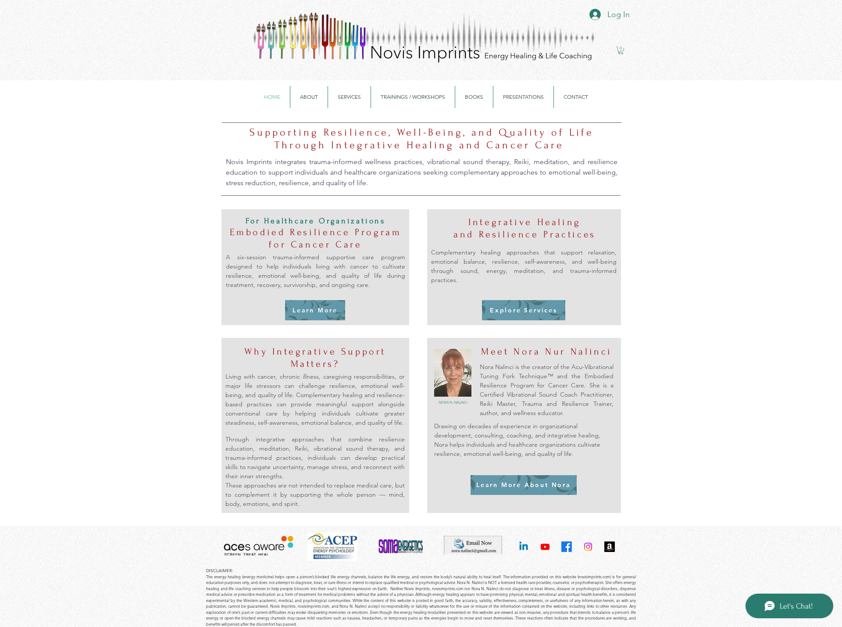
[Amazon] (609, 546)
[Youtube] (545, 546)
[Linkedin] (523, 546)
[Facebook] (566, 546)
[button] (620, 50)
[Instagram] (588, 546)
